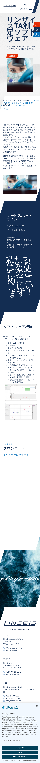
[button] (25, 5)
